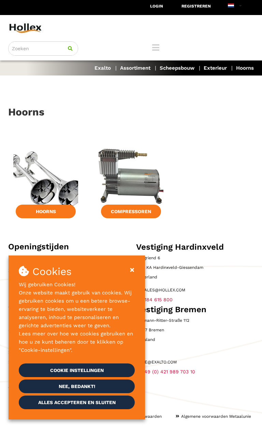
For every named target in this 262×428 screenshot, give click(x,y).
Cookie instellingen (77, 370)
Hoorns (46, 211)
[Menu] (155, 47)
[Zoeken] (70, 48)
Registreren (196, 6)
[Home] (131, 28)
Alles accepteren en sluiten (77, 402)
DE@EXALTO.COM (159, 362)
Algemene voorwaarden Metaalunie (216, 416)
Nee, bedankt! (77, 386)
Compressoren (131, 211)
